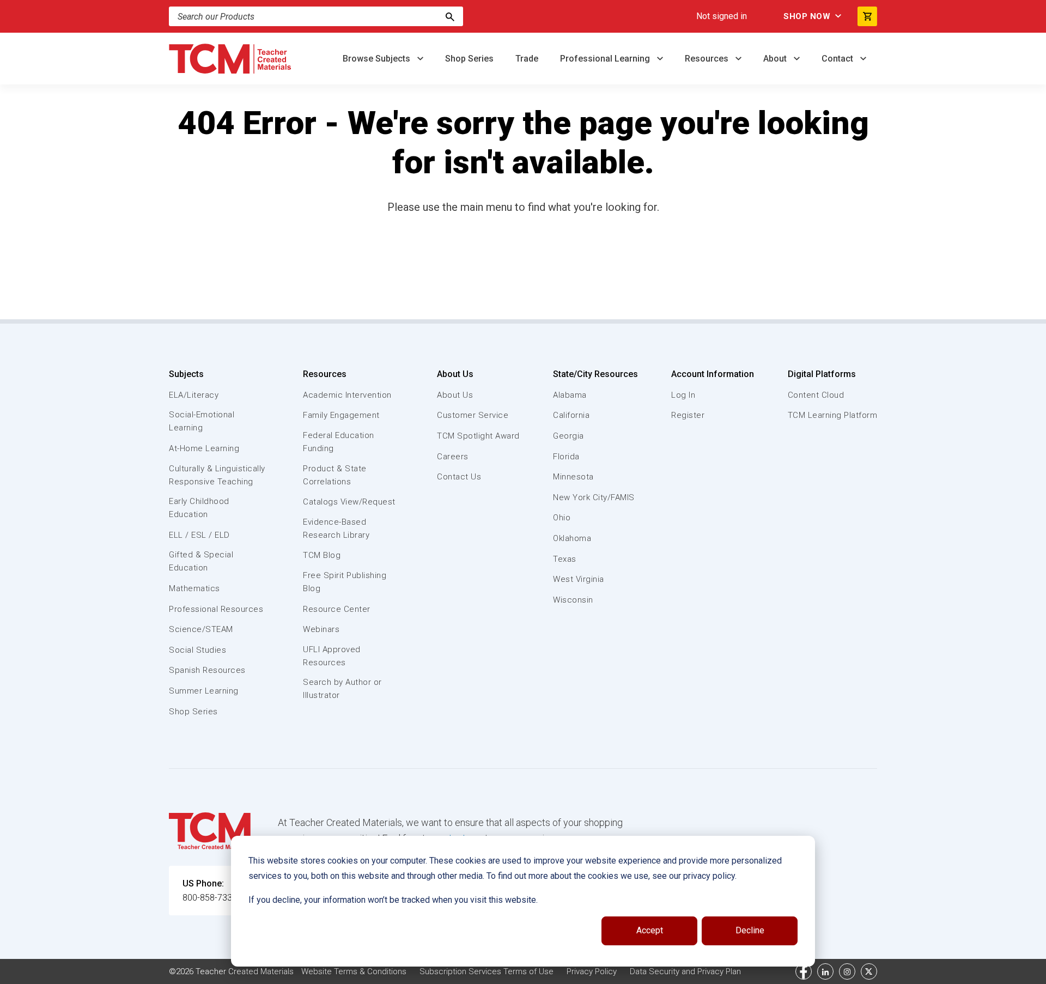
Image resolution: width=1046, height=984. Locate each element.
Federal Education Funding (338, 441)
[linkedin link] (825, 971)
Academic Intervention (347, 395)
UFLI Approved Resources (332, 656)
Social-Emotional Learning (201, 421)
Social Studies (197, 650)
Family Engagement (341, 415)
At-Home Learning (204, 448)
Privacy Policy (592, 971)
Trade (526, 58)
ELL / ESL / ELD (199, 535)
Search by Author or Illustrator (342, 688)
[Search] (450, 16)
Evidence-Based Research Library (336, 528)
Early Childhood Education (199, 507)
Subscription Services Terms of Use (486, 971)
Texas (564, 559)
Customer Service (472, 415)
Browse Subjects (377, 58)
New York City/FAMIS (594, 497)
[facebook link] (803, 971)
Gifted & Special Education (201, 561)
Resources (708, 58)
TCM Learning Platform (833, 415)
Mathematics (194, 588)
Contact (838, 58)
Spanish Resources (207, 670)
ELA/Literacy (193, 395)
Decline (749, 930)
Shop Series (469, 58)
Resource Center (336, 609)
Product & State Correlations (335, 475)
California (571, 415)
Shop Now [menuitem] (806, 16)
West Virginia (578, 579)
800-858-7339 (210, 897)
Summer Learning (204, 691)
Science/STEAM (201, 629)
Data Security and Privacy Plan (685, 971)
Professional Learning (606, 58)
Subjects (186, 374)
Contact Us (459, 477)
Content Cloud (816, 395)
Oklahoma (572, 538)
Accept (649, 930)
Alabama (570, 395)
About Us (455, 374)
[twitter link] (869, 971)
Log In (683, 395)
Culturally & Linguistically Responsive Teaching (217, 475)
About (776, 58)
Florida (566, 456)
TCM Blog (321, 555)
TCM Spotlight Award (478, 436)
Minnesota (573, 477)
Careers (453, 456)
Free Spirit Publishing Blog (344, 581)
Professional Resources (216, 609)
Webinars (321, 629)
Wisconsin (573, 600)
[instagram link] (847, 971)
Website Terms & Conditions (353, 971)
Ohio (561, 518)
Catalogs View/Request (349, 502)
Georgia (568, 436)
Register (687, 415)
